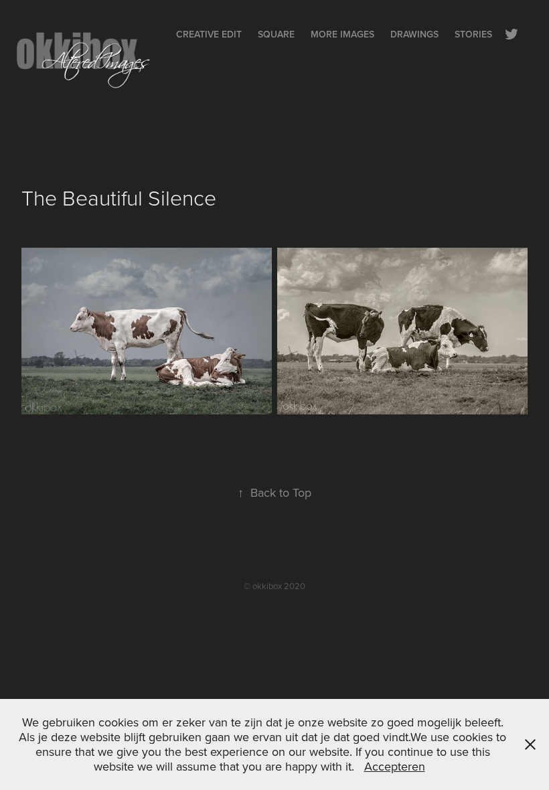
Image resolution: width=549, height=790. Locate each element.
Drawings (414, 34)
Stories (473, 34)
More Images (342, 34)
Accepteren (394, 766)
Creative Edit (209, 34)
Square (276, 34)
